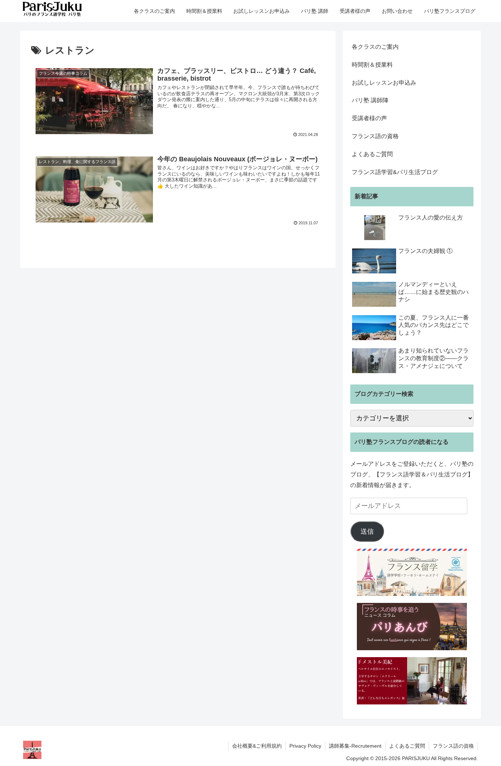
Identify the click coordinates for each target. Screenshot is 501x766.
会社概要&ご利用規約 (257, 746)
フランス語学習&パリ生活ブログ (395, 172)
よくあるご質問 (372, 154)
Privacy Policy (305, 746)
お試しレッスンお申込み (384, 83)
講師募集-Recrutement (355, 746)
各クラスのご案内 (375, 47)
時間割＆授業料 (372, 65)
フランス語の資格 (375, 136)
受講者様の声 (369, 118)
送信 (367, 531)
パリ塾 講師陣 (370, 100)
